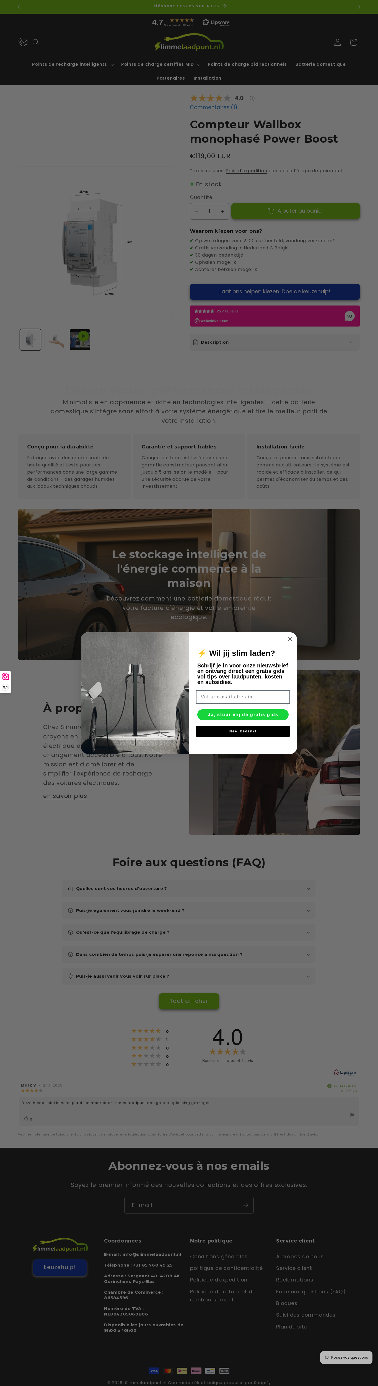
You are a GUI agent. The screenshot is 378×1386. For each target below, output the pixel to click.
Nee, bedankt (243, 731)
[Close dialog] (290, 639)
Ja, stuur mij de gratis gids (243, 714)
